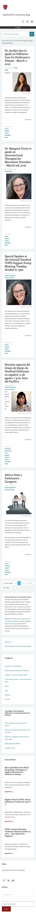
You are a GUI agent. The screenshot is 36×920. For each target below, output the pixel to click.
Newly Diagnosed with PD (12, 743)
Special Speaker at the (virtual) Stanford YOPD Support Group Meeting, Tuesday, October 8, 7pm (18, 263)
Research (7, 695)
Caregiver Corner (10, 748)
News (6, 690)
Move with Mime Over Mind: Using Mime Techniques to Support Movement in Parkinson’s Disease (17, 770)
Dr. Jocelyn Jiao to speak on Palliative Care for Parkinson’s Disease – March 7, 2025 (17, 57)
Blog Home (8, 642)
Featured (7, 566)
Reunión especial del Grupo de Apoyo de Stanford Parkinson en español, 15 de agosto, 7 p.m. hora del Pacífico (17, 373)
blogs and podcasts (11, 623)
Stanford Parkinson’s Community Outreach (18, 646)
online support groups (23, 619)
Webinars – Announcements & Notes (16, 675)
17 (31, 583)
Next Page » (6, 588)
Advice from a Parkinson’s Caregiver (13, 478)
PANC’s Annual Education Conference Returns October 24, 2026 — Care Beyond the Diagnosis (18, 832)
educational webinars (11, 621)
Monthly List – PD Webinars (13, 666)
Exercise (7, 699)
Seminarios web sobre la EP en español (17, 670)
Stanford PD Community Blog (16, 14)
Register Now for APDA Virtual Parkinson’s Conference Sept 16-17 (18, 801)
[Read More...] (9, 791)
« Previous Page (8, 583)
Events (6, 129)
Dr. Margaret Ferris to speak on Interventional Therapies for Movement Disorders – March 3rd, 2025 (18, 157)
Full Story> (28, 119)
